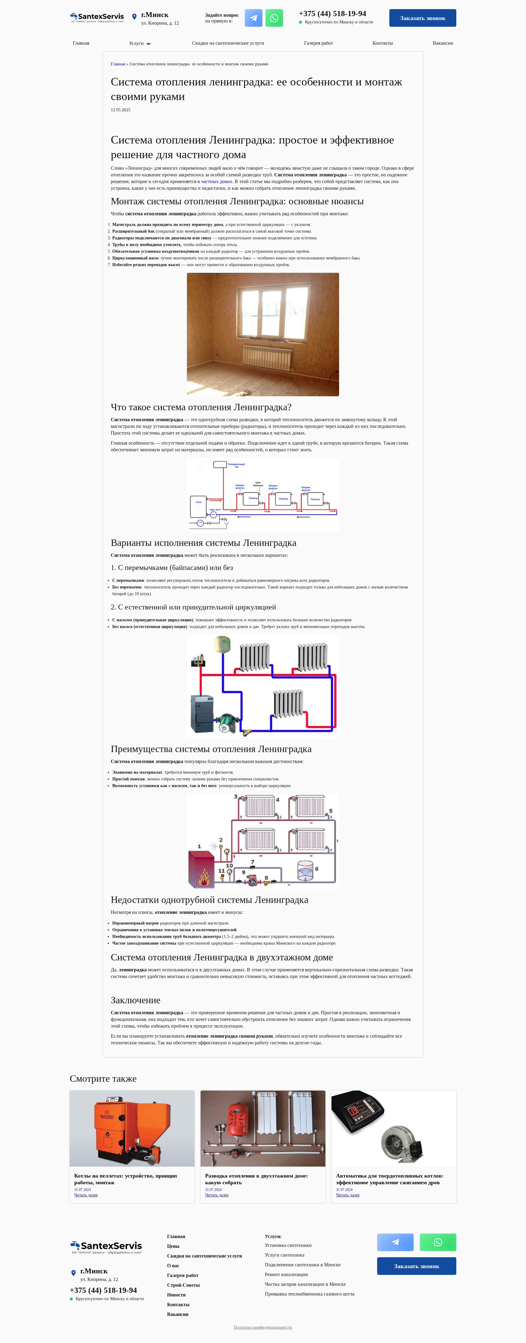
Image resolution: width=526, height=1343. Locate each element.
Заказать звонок (423, 18)
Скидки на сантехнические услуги (228, 43)
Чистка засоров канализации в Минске (305, 1284)
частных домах (216, 181)
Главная (81, 43)
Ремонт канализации (286, 1274)
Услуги (136, 43)
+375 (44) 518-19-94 (332, 13)
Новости (176, 1294)
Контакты (383, 43)
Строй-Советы (183, 1285)
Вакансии (443, 43)
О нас (173, 1265)
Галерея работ (318, 43)
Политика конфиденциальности (263, 1327)
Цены (173, 1246)
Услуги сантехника (284, 1255)
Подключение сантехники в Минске (303, 1264)
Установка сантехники (288, 1245)
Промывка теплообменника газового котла (309, 1293)
